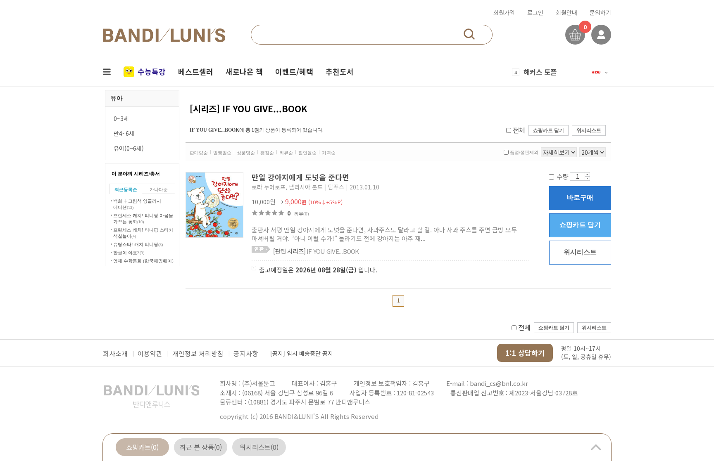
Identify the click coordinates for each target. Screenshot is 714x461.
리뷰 (301, 213)
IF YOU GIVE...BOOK (316, 251)
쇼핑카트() (142, 447)
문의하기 (600, 12)
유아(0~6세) (129, 148)
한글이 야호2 (128, 252)
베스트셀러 (195, 71)
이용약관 (150, 353)
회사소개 (115, 353)
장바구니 (575, 35)
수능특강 (152, 71)
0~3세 (121, 118)
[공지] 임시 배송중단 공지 (301, 353)
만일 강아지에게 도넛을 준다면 (301, 177)
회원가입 (504, 12)
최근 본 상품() (201, 447)
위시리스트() (259, 447)
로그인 (535, 12)
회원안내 (566, 12)
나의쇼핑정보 (601, 35)
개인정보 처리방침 (198, 353)
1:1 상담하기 (525, 353)
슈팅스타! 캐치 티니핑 (138, 244)
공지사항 (245, 353)
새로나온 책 (244, 71)
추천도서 (340, 71)
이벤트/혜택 (294, 71)
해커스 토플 (540, 72)
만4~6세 (124, 133)
